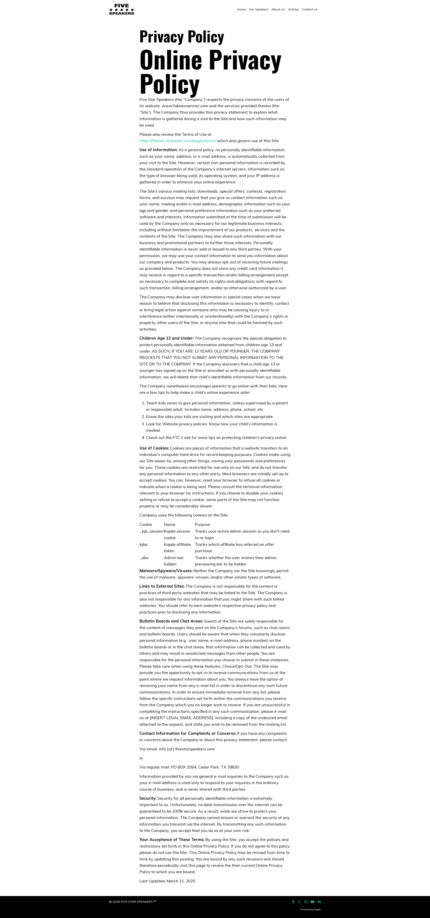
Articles (293, 9)
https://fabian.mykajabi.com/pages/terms (177, 140)
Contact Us (309, 9)
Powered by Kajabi (310, 909)
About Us (278, 9)
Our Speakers (258, 9)
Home (241, 9)
